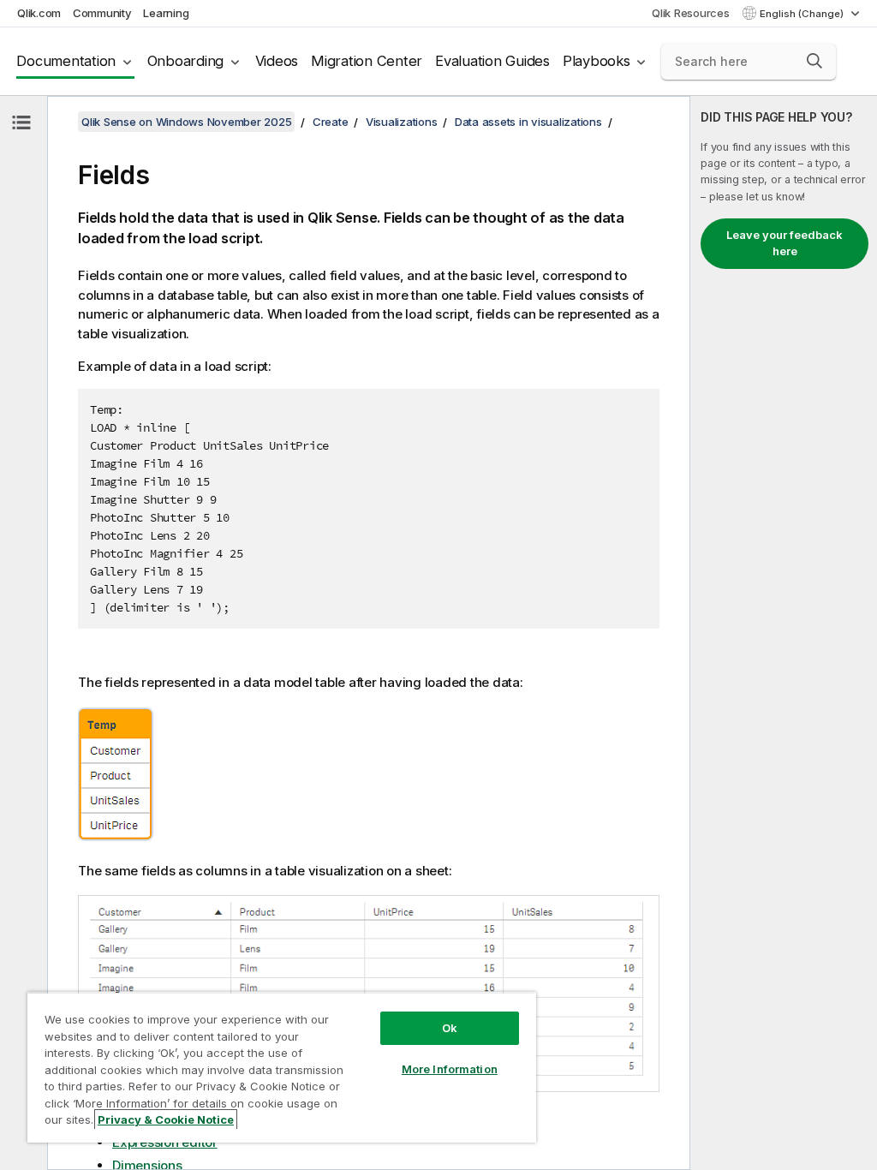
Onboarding (185, 60)
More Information (450, 1069)
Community (102, 13)
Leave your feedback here (784, 243)
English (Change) (803, 14)
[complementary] (783, 633)
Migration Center (366, 60)
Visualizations (402, 121)
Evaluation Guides (492, 60)
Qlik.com (39, 13)
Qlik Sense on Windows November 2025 (186, 121)
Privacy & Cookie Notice (166, 1119)
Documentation (66, 60)
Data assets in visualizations (528, 121)
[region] (281, 1067)
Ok (449, 1028)
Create (331, 121)
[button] (814, 60)
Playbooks (596, 60)
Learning (165, 13)
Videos (277, 60)
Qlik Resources (691, 13)
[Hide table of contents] (21, 122)
